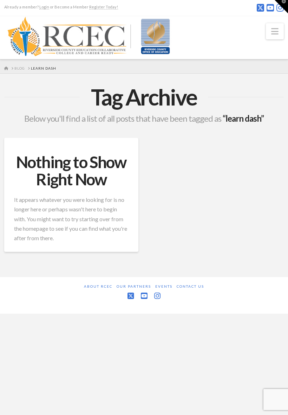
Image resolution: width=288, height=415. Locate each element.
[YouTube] (270, 8)
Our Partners (134, 286)
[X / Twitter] (260, 8)
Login (44, 7)
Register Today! (103, 7)
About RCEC (98, 286)
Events (163, 286)
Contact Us (190, 286)
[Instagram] (157, 296)
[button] (275, 31)
